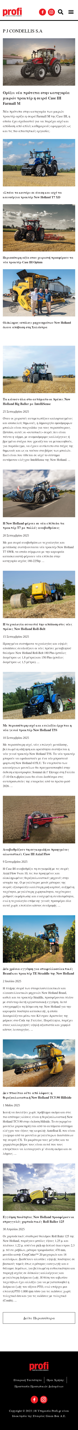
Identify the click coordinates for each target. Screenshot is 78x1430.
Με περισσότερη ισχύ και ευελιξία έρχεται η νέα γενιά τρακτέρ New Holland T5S (37, 727)
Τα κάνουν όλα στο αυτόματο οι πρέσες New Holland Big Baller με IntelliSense (36, 401)
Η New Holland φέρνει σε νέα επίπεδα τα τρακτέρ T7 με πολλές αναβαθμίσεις (33, 525)
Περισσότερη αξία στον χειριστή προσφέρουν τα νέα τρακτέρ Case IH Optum (38, 259)
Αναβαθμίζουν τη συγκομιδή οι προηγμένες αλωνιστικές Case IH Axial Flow (36, 851)
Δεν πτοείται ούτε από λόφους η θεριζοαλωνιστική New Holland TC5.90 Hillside (37, 1095)
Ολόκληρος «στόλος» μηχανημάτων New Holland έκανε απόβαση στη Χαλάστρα (37, 324)
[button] (60, 12)
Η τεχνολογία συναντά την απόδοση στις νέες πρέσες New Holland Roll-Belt (37, 626)
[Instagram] (51, 12)
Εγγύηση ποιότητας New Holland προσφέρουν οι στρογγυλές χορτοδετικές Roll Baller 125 (38, 1219)
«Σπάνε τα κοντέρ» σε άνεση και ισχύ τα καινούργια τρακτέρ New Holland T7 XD (32, 194)
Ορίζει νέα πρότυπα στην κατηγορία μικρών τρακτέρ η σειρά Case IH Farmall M (36, 98)
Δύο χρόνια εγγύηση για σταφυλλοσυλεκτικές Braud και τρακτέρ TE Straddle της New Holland (38, 971)
